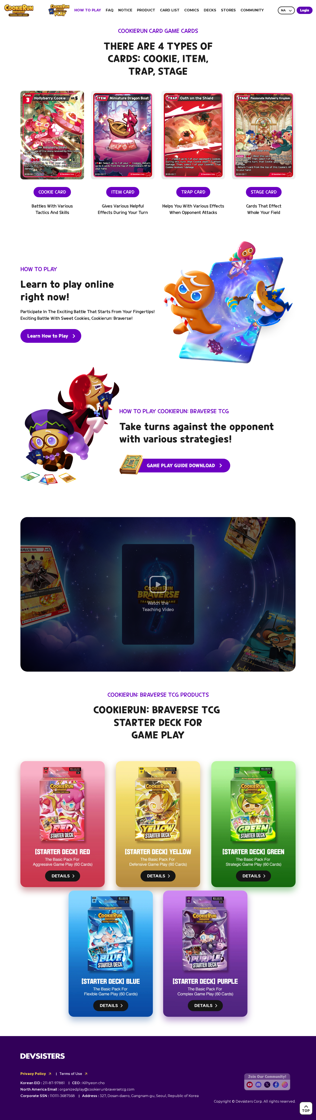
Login (304, 10)
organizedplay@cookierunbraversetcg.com (97, 1089)
